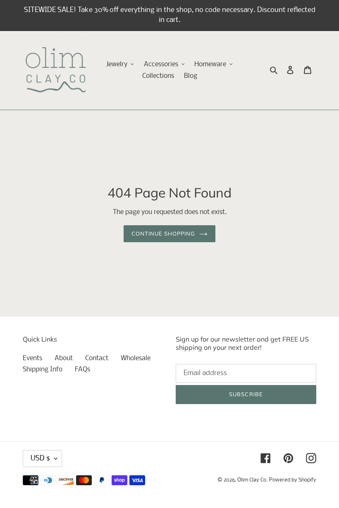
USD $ (40, 458)
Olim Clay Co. (252, 480)
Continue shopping (163, 233)
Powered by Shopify (292, 480)
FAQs (82, 369)
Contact (96, 358)
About (64, 358)
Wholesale (135, 358)
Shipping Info (42, 369)
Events (32, 358)
